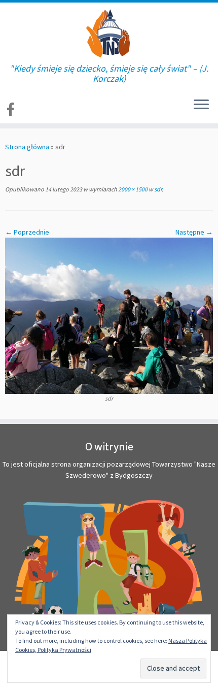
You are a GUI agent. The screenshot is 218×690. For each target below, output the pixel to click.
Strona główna (27, 146)
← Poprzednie (27, 232)
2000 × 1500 (132, 189)
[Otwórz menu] (201, 105)
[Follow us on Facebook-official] (12, 109)
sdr (157, 189)
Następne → (194, 232)
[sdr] (109, 315)
